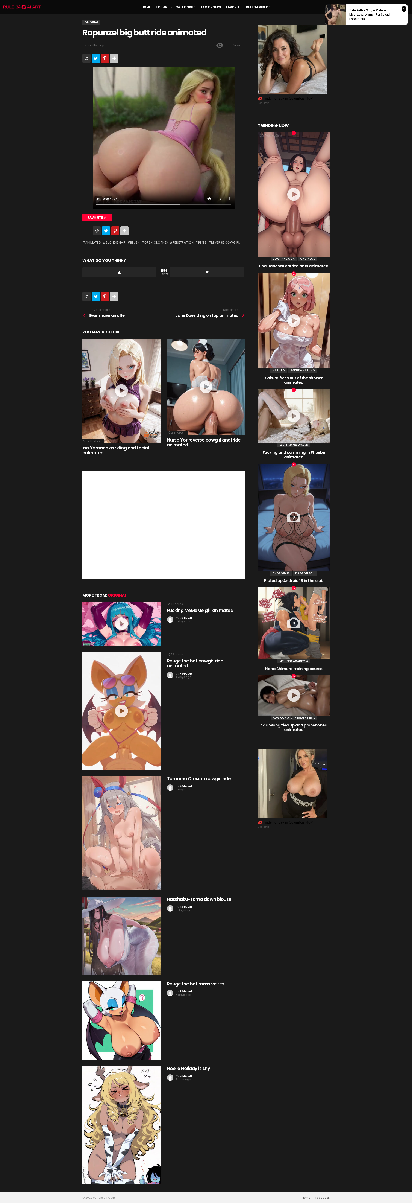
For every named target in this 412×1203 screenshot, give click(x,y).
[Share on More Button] (114, 58)
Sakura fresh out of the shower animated (294, 380)
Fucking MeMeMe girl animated (200, 610)
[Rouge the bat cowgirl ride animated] (121, 711)
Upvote (119, 272)
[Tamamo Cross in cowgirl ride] (121, 833)
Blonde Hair (116, 242)
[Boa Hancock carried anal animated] (294, 194)
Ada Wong (281, 718)
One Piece (307, 259)
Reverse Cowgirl (225, 242)
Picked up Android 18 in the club (293, 580)
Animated (93, 242)
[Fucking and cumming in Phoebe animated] (294, 416)
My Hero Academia (293, 661)
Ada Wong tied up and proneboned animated (293, 727)
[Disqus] (163, 524)
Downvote (207, 272)
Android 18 (281, 573)
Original (117, 595)
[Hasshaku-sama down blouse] (121, 936)
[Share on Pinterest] (105, 58)
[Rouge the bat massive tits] (121, 1020)
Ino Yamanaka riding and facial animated (115, 450)
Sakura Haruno (302, 370)
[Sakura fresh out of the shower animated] (294, 320)
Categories (185, 7)
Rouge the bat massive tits (195, 984)
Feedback (322, 1198)
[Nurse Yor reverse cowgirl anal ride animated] (206, 387)
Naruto (279, 370)
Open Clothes (156, 242)
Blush (135, 242)
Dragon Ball (305, 573)
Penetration (183, 242)
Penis (202, 242)
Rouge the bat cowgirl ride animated (195, 663)
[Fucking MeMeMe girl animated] (121, 624)
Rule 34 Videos (258, 7)
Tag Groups (210, 7)
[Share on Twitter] (96, 58)
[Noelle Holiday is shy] (121, 1125)
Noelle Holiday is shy (188, 1068)
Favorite (233, 7)
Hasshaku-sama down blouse (199, 899)
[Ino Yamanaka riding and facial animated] (121, 391)
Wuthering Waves (294, 445)
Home (146, 7)
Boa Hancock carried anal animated (293, 266)
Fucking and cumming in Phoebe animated (294, 455)
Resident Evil (305, 718)
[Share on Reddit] (86, 58)
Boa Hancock (284, 259)
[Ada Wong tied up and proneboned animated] (294, 695)
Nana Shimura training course (293, 668)
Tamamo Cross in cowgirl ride (199, 778)
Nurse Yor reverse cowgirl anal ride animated (204, 442)
